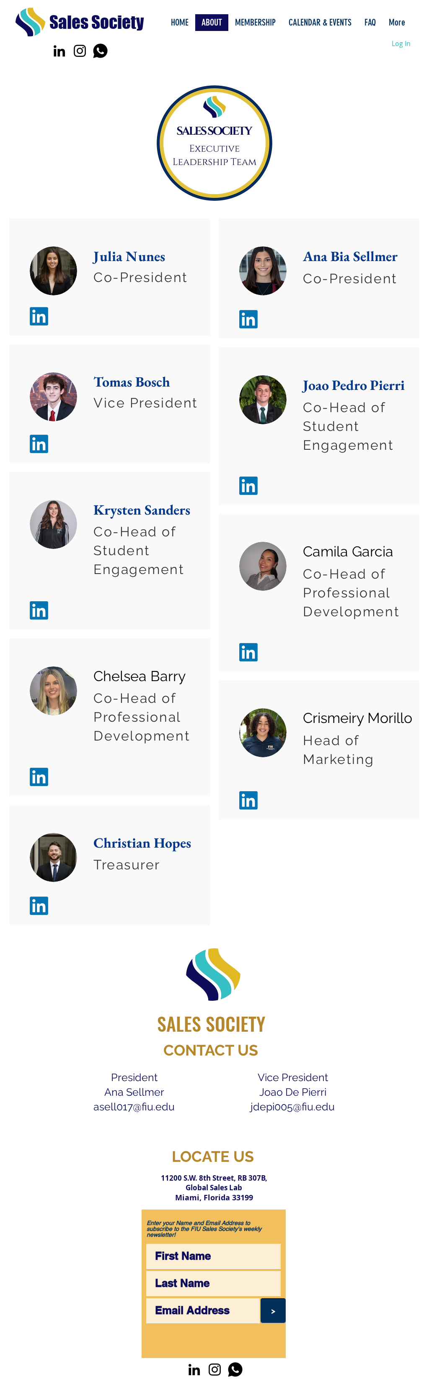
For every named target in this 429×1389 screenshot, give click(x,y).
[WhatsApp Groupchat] (235, 1369)
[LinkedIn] (59, 51)
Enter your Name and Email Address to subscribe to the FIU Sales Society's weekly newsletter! (204, 1229)
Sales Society (96, 22)
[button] (320, 22)
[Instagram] (80, 51)
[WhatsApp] (100, 51)
